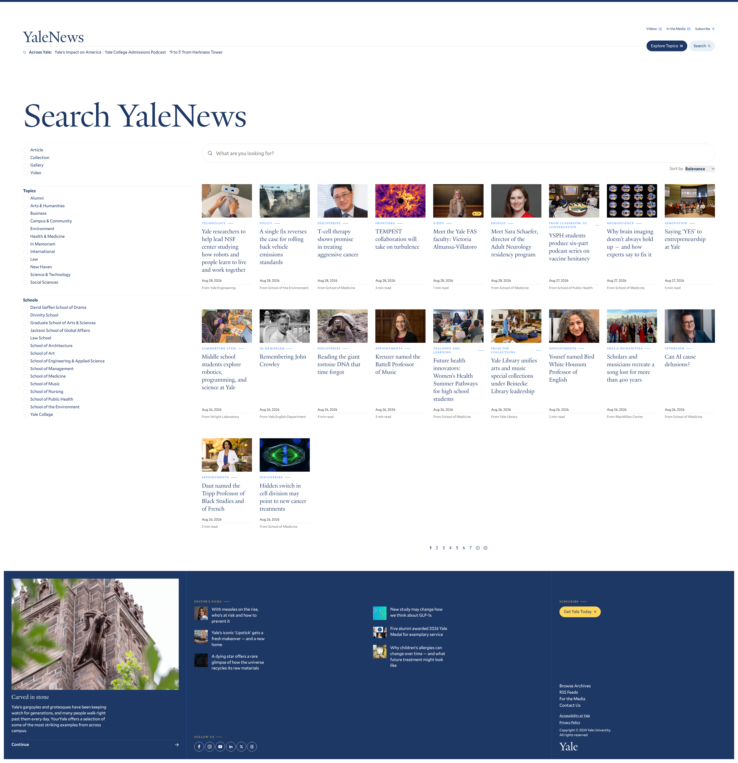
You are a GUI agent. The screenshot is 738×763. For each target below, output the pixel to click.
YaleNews (53, 38)
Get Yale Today (578, 611)
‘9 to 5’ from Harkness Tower (196, 52)
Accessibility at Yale (574, 715)
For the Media (572, 699)
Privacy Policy (569, 722)
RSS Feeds (568, 692)
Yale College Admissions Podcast (135, 52)
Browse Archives (575, 686)
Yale (568, 748)
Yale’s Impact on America (78, 52)
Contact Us (570, 705)
